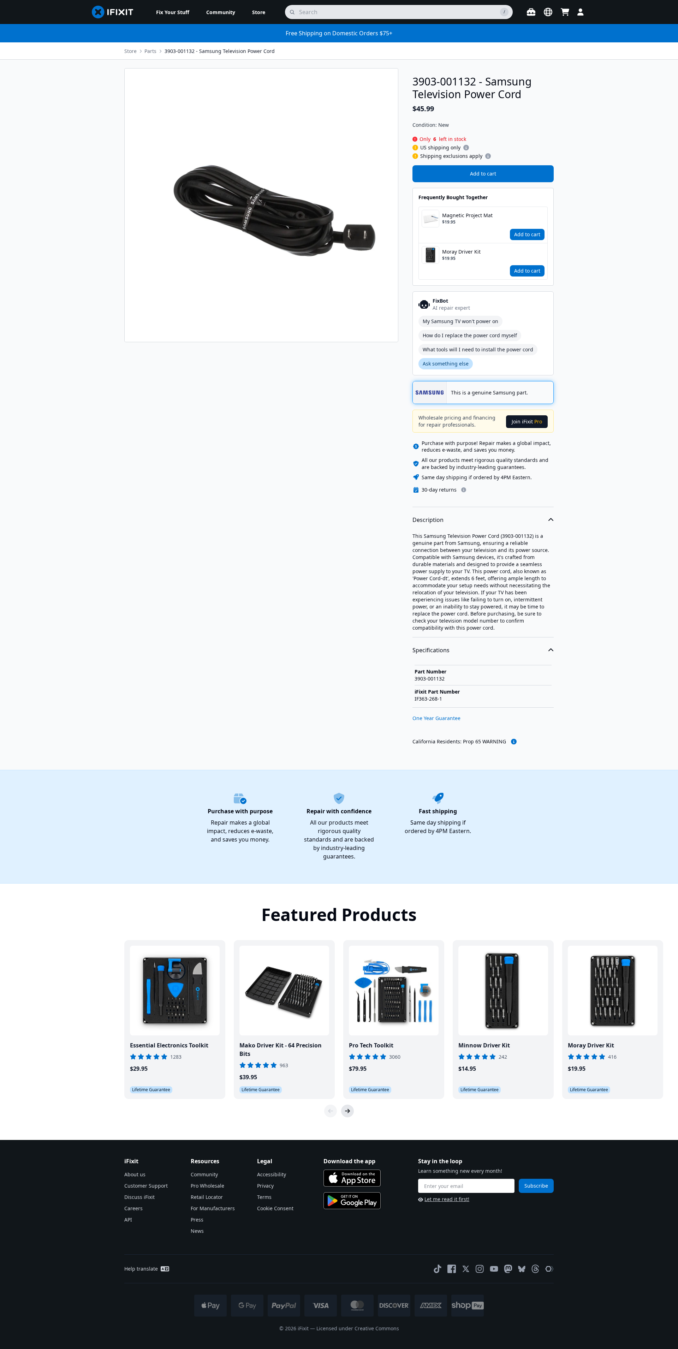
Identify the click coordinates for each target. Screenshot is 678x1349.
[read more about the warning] (513, 741)
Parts (150, 51)
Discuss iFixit (139, 1197)
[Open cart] (565, 12)
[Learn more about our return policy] (463, 489)
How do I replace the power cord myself (470, 335)
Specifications (431, 650)
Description (428, 520)
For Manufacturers (213, 1208)
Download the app (349, 1161)
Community (204, 1174)
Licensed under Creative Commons (357, 1328)
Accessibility (271, 1174)
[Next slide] (347, 1111)
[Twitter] (466, 1269)
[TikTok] (437, 1269)
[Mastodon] (508, 1269)
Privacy (265, 1185)
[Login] (580, 12)
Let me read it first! (446, 1199)
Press (197, 1219)
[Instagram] (480, 1269)
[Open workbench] (531, 12)
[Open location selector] (548, 12)
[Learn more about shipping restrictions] (466, 147)
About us (134, 1174)
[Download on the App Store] (352, 1178)
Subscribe (536, 1185)
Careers (133, 1208)
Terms (264, 1197)
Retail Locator (207, 1197)
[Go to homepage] (115, 12)
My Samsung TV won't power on (460, 321)
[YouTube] (494, 1269)
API (128, 1219)
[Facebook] (451, 1269)
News (197, 1231)
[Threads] (535, 1269)
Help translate (141, 1268)
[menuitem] (173, 12)
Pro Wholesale (207, 1185)
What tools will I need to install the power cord (478, 349)
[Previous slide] (330, 1111)
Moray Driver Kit (461, 251)
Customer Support (146, 1185)
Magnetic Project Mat (467, 215)
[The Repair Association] (549, 1269)
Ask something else (446, 363)
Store (130, 51)
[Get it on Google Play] (352, 1200)
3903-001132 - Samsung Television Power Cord (220, 51)
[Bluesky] (521, 1269)
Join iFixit (527, 421)
